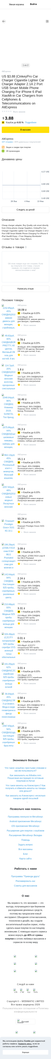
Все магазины (25, 849)
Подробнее (30, 122)
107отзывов (7, 142)
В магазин (25, 130)
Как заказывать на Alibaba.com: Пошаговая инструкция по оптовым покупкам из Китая (25, 778)
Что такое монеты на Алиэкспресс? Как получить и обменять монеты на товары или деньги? (25, 788)
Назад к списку (4, 21)
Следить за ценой (26, 210)
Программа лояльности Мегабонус (25, 817)
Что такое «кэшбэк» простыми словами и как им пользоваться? (25, 769)
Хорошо (25, 1052)
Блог (25, 854)
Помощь (25, 840)
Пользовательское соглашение (19, 1008)
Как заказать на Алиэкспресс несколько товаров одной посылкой (25, 797)
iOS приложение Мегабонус (25, 826)
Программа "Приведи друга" (25, 876)
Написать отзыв (25, 289)
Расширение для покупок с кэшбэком (25, 831)
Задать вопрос (25, 844)
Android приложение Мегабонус (26, 821)
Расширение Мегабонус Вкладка (25, 835)
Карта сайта (25, 858)
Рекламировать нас (25, 881)
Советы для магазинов (25, 886)
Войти (33, 4)
